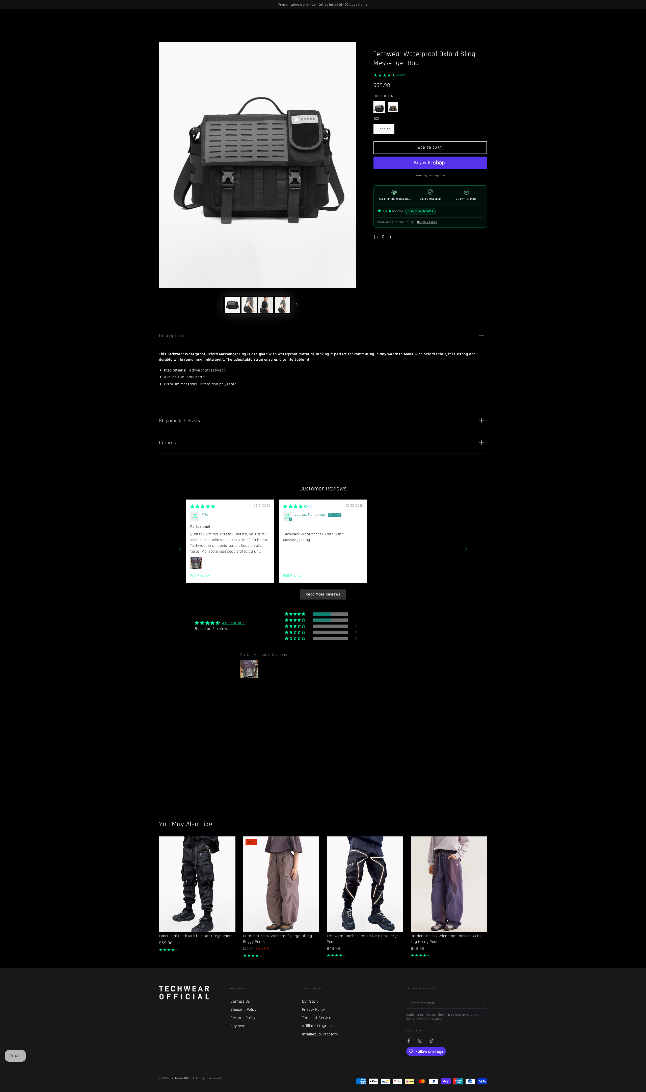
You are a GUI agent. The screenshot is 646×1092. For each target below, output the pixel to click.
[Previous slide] (180, 549)
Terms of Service (316, 1018)
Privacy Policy (313, 1009)
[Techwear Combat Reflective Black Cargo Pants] (365, 884)
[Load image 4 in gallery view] (282, 305)
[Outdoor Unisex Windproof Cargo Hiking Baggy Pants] (281, 884)
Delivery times (427, 222)
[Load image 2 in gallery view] (249, 305)
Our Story (310, 1001)
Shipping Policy (243, 1009)
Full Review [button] (200, 575)
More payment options (430, 175)
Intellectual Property (320, 1034)
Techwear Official (182, 1078)
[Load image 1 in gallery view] (232, 305)
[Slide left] (217, 304)
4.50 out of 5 (233, 623)
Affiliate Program (317, 1026)
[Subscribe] (484, 1002)
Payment (238, 1026)
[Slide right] (297, 304)
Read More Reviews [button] (323, 594)
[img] (202, 506)
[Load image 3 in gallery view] (265, 305)
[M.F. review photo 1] (196, 563)
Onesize (385, 130)
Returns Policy (242, 1018)
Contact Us (240, 1001)
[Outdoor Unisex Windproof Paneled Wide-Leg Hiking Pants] (449, 884)
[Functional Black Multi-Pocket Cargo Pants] (197, 884)
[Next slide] (466, 549)
